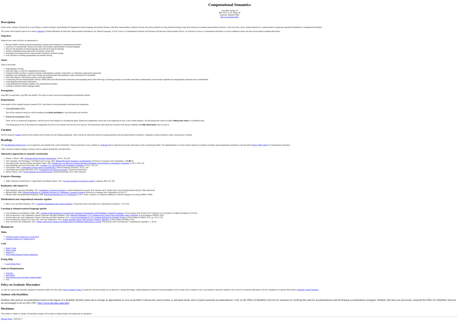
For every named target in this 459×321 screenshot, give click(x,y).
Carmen (18, 135)
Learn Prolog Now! (13, 264)
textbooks (40, 31)
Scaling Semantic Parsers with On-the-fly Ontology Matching (86, 220)
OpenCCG (10, 252)
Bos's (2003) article (260, 145)
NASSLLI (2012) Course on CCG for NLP (22, 237)
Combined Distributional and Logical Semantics (54, 204)
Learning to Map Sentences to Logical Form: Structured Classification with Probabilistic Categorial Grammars (82, 213)
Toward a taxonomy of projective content (78, 181)
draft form (104, 145)
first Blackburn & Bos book (14, 145)
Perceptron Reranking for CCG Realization (60, 195)
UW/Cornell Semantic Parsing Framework (22, 255)
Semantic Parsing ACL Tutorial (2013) (20, 239)
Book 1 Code (11, 248)
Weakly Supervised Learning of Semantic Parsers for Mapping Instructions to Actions (69, 222)
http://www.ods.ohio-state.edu (53, 303)
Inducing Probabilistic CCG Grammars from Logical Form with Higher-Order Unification (104, 215)
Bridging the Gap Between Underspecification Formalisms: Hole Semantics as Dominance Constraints (90, 163)
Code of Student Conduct (72, 290)
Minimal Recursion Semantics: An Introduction (73, 161)
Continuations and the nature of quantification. (38, 167)
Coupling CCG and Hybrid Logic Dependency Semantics (62, 165)
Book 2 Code (11, 250)
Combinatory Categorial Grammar (52, 190)
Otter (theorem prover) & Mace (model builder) (23, 277)
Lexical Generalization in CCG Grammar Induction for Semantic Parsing (97, 217)
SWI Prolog (10, 275)
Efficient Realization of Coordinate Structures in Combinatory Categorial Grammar (54, 192)
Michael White (6, 319)
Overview (9, 273)
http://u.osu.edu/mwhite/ (229, 17)
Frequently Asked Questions (307, 290)
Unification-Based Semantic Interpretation (40, 158)
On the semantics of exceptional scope (37, 172)
